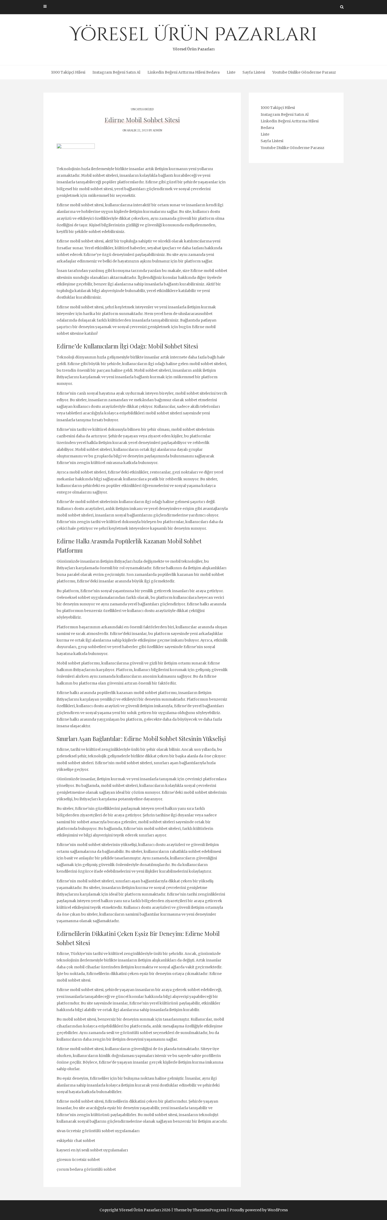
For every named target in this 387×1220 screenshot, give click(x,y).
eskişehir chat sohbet (76, 1140)
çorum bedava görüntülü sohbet (86, 1169)
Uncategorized (142, 109)
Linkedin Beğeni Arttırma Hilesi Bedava (183, 72)
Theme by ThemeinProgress (200, 1210)
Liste (231, 72)
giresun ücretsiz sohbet (78, 1159)
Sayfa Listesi (253, 72)
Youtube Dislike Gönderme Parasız (304, 72)
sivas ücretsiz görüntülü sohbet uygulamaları (98, 1130)
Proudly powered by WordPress (259, 1210)
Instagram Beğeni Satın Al (116, 72)
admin (157, 130)
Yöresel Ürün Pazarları (193, 36)
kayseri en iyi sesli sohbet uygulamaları (92, 1150)
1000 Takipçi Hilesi (68, 72)
